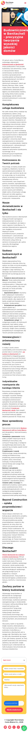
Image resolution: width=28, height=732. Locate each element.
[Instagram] (18, 727)
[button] (24, 660)
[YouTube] (9, 727)
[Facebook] (5, 727)
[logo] (7, 3)
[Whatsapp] (14, 727)
